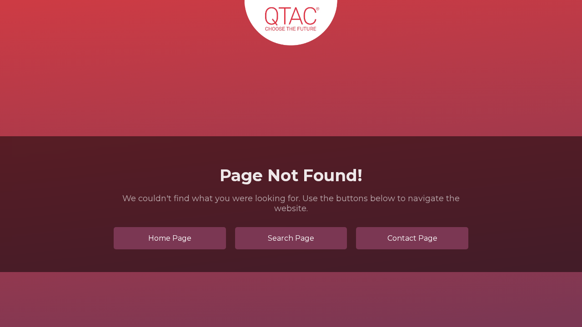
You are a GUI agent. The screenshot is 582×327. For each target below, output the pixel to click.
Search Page (291, 238)
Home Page (169, 238)
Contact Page (412, 238)
